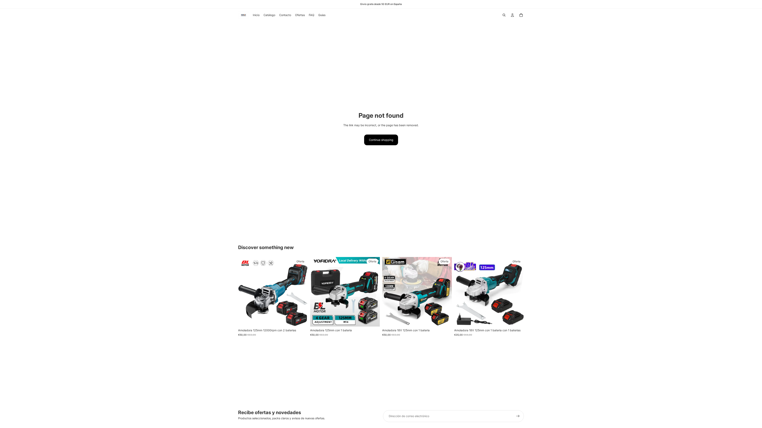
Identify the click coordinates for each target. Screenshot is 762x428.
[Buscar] (504, 15)
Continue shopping (381, 139)
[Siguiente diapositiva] (302, 292)
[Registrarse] (518, 416)
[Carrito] (521, 15)
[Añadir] (301, 320)
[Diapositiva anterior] (244, 292)
